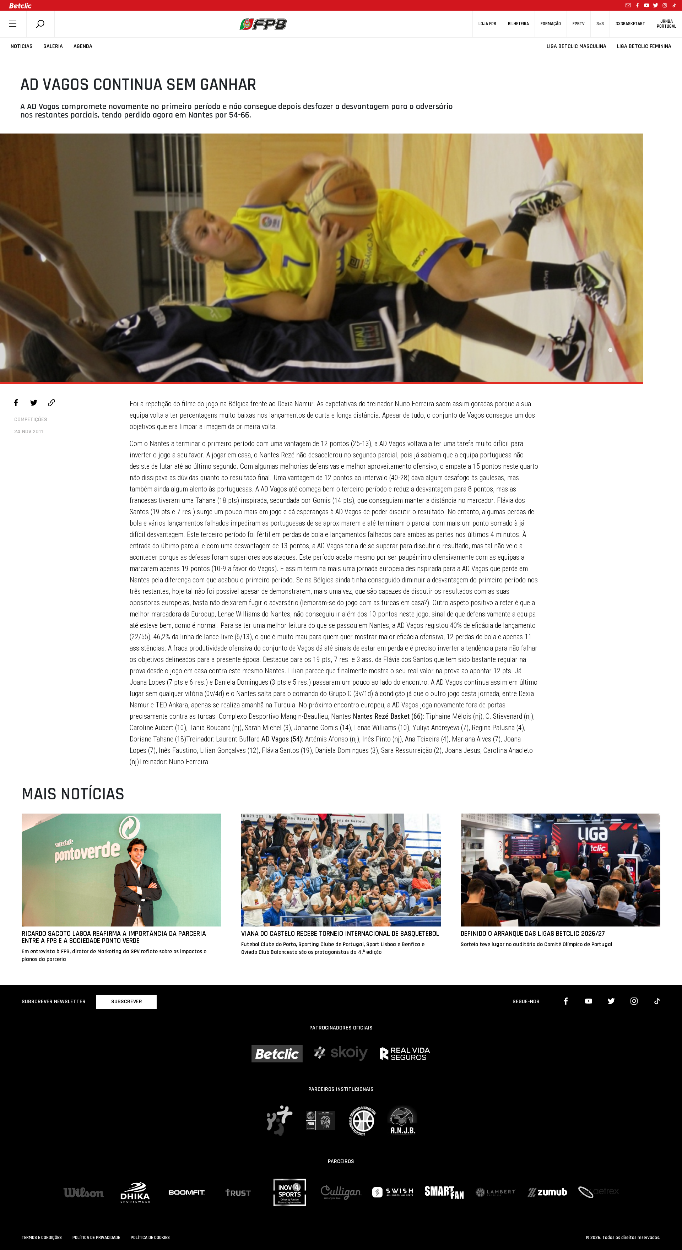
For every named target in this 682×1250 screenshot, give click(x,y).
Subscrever (126, 1001)
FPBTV (579, 24)
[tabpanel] (321, 258)
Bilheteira (518, 24)
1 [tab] (610, 350)
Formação (551, 24)
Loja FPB (487, 24)
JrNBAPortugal (666, 23)
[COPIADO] (51, 403)
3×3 (600, 24)
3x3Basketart (630, 24)
